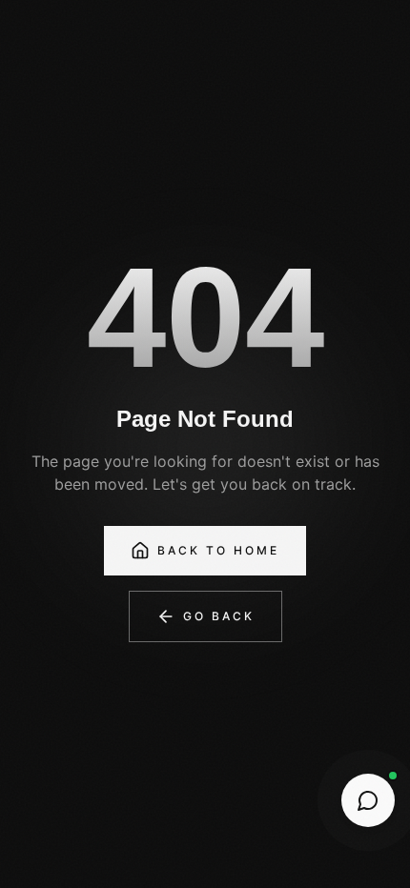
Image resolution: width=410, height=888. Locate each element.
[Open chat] (368, 800)
